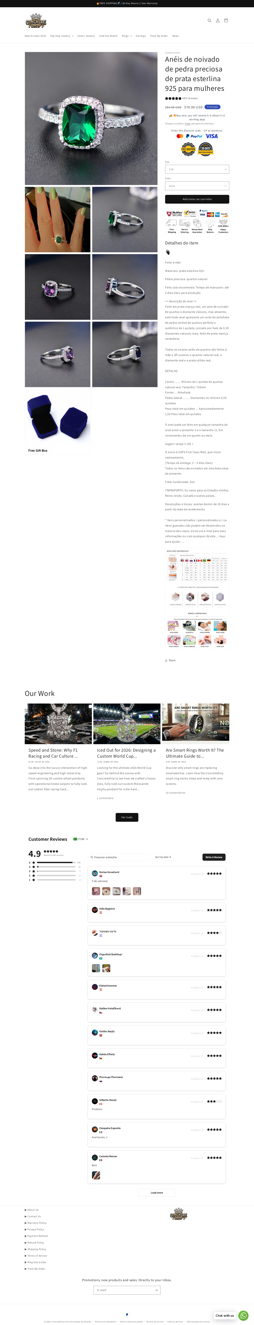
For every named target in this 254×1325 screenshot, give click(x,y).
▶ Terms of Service (36, 1255)
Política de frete (175, 1321)
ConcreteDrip (58, 1321)
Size (167, 162)
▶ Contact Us (33, 1216)
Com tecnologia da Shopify (78, 1321)
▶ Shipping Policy (35, 1249)
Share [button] (172, 660)
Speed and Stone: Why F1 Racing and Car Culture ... (53, 753)
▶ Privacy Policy (34, 1229)
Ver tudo (127, 817)
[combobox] (163, 857)
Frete (187, 123)
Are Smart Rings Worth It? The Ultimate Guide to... (195, 753)
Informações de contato (198, 1321)
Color (168, 178)
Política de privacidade (131, 1321)
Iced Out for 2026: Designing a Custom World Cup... (126, 753)
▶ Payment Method (36, 1236)
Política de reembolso (105, 1321)
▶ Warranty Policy (35, 1222)
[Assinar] (156, 1290)
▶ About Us (32, 1209)
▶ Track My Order (35, 1268)
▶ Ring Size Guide (35, 1262)
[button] (61, 36)
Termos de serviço (155, 1321)
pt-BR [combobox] (81, 839)
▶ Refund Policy (34, 1242)
